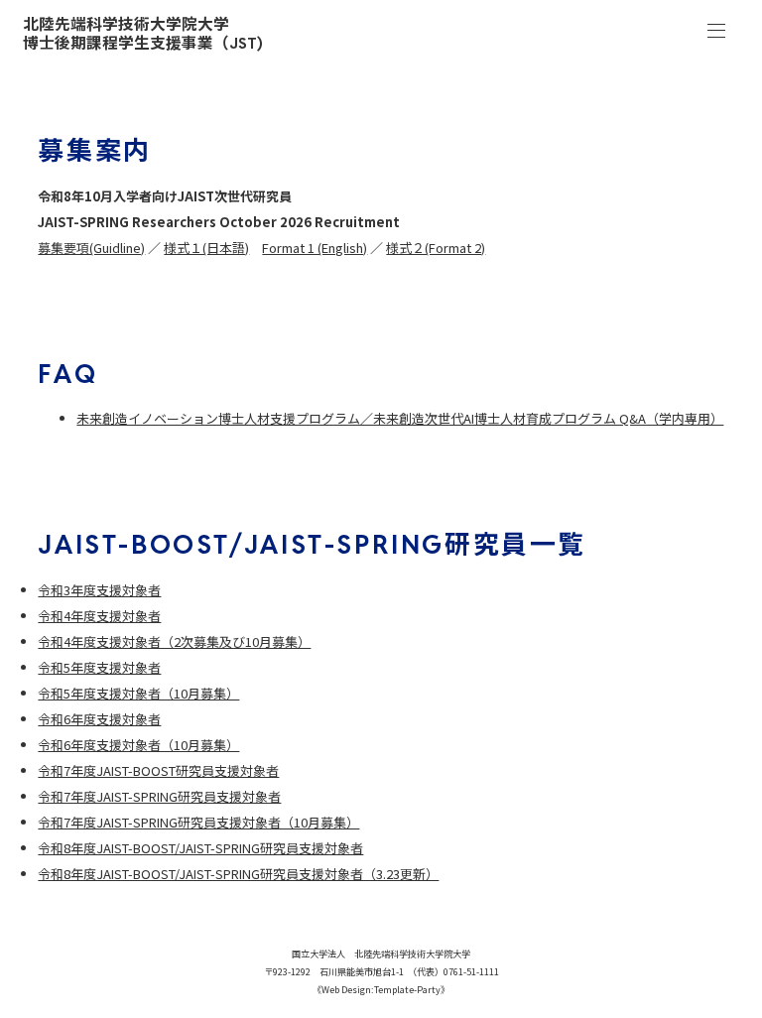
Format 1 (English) (314, 247)
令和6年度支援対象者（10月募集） (138, 744)
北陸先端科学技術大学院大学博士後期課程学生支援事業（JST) (143, 34)
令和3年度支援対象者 (99, 589)
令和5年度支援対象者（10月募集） (138, 693)
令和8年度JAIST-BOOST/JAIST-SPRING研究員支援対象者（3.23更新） (238, 873)
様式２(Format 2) (435, 247)
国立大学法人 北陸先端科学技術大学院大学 (381, 953)
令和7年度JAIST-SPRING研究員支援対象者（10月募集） (198, 822)
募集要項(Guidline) (91, 247)
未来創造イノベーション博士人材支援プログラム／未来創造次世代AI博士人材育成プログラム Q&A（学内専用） (399, 418)
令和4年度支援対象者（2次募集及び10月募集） (174, 641)
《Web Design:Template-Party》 (381, 989)
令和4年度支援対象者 (99, 615)
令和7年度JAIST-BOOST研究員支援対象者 (158, 770)
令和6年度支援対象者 (99, 718)
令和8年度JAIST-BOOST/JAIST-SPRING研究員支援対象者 (200, 847)
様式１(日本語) (206, 247)
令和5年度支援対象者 (99, 667)
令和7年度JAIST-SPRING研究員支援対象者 (159, 796)
